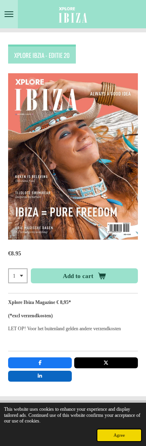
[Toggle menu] (9, 14)
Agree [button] (119, 435)
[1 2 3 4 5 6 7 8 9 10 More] (18, 276)
